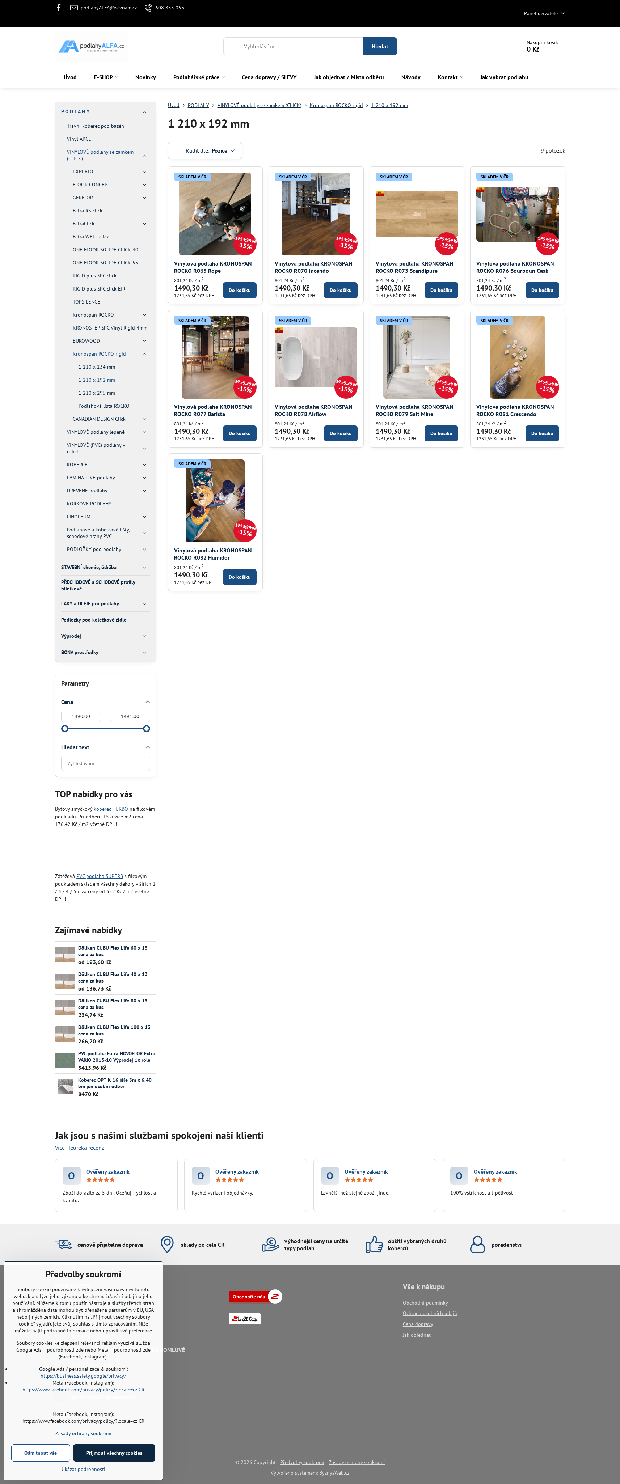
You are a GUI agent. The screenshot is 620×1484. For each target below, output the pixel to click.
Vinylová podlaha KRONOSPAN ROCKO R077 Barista (213, 410)
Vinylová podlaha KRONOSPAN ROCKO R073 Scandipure (415, 267)
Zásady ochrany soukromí (357, 1462)
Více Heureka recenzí (80, 1147)
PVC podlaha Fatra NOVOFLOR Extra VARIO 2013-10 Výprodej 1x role (116, 1056)
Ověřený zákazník (108, 1171)
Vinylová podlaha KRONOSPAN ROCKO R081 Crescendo (515, 410)
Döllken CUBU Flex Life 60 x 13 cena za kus (113, 951)
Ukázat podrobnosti (83, 1469)
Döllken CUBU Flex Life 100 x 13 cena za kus (114, 1030)
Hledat (380, 46)
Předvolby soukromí (302, 1462)
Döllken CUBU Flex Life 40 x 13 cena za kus (113, 977)
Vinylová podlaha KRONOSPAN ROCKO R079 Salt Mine (415, 410)
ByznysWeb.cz (334, 1473)
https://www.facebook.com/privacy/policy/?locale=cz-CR (83, 1389)
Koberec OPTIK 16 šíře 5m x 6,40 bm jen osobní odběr (115, 1083)
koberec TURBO (111, 809)
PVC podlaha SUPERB (99, 876)
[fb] (61, 7)
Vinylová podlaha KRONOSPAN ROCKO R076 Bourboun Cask (515, 267)
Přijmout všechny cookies (114, 1453)
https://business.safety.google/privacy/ (83, 1376)
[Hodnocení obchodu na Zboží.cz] (255, 1302)
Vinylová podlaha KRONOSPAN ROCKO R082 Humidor (213, 554)
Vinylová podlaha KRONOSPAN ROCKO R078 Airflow (314, 410)
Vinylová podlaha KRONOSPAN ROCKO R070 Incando (314, 267)
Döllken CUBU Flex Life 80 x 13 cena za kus (113, 1003)
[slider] (64, 728)
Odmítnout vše (40, 1453)
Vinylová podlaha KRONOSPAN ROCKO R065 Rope (213, 267)
